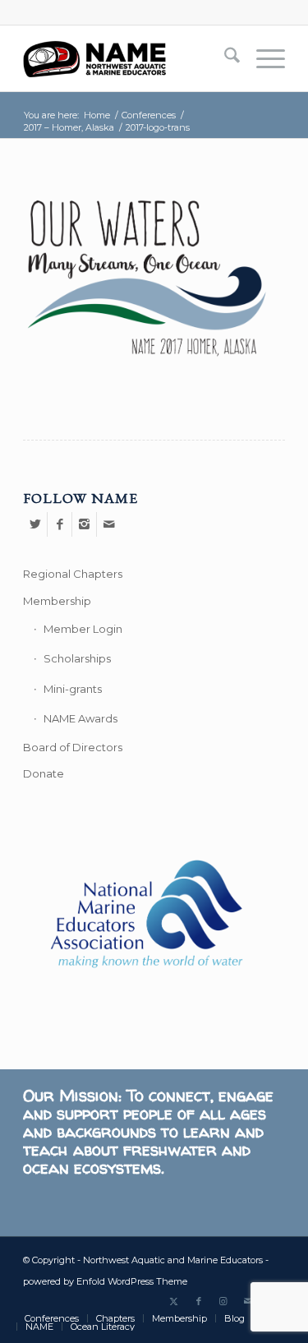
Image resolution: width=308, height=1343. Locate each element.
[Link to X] (174, 1301)
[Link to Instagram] (223, 1301)
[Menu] (262, 58)
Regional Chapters (72, 573)
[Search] (224, 58)
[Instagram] (84, 524)
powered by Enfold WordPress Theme (105, 1281)
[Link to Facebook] (198, 1301)
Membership (57, 600)
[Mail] (109, 524)
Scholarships (77, 658)
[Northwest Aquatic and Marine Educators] (127, 58)
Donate (43, 773)
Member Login (83, 628)
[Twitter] (35, 524)
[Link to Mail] (248, 1301)
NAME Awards (80, 718)
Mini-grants (73, 688)
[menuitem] (224, 58)
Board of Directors (72, 747)
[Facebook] (59, 524)
